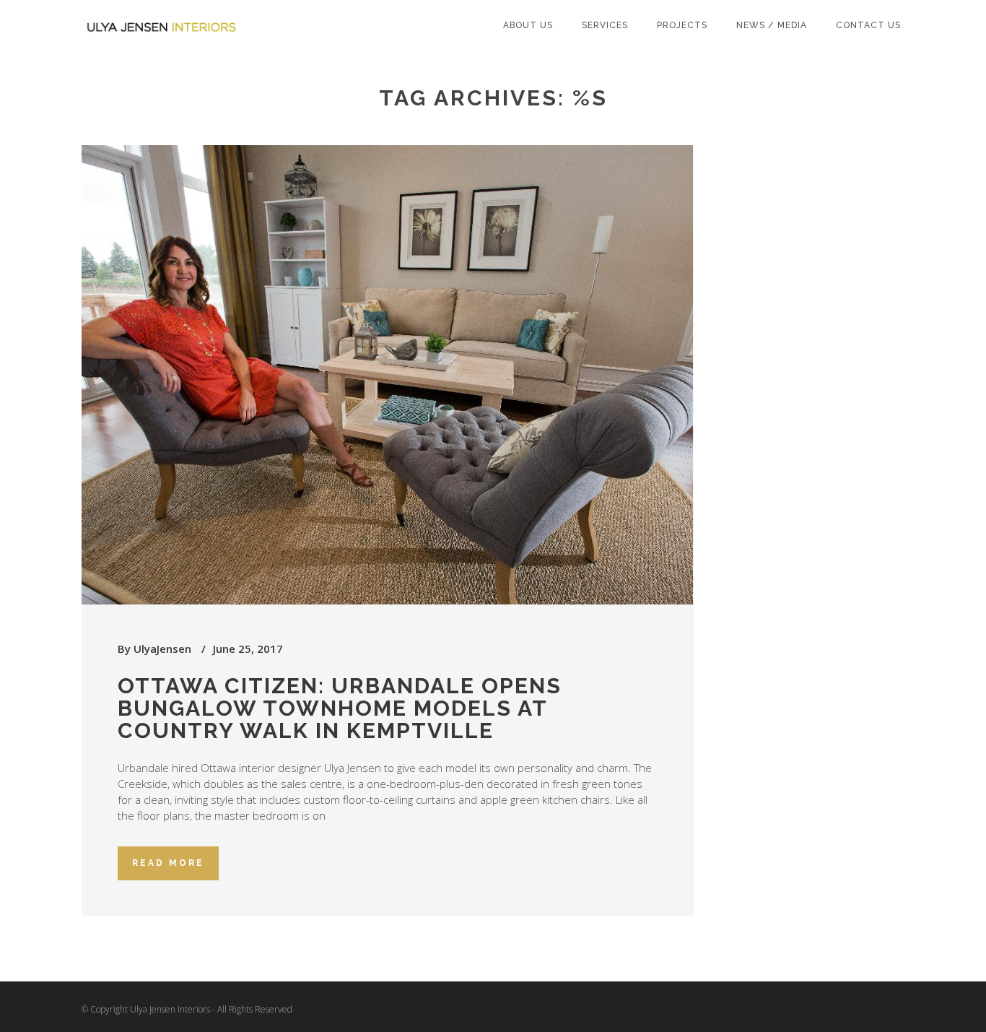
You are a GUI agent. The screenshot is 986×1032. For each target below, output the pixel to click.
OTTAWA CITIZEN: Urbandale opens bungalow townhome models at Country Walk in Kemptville (340, 708)
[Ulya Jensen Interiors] (164, 18)
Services (605, 25)
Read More (168, 863)
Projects (682, 25)
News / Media (771, 25)
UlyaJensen (162, 648)
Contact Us (868, 25)
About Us (528, 25)
